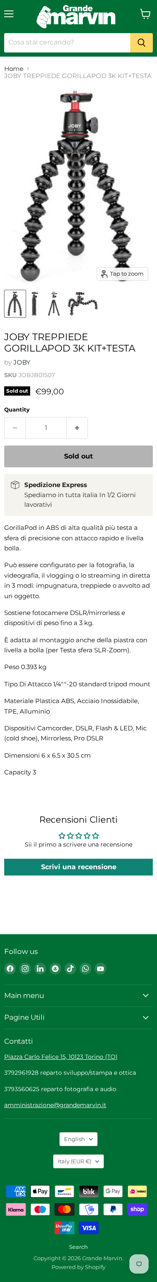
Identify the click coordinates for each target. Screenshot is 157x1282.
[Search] (141, 42)
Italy (74, 1161)
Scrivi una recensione (78, 867)
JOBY (22, 362)
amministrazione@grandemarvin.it (55, 1105)
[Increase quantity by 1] (77, 428)
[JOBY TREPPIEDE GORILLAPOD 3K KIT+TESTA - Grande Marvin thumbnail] (15, 303)
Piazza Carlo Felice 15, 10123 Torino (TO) (61, 1057)
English (74, 1139)
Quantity (17, 409)
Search (78, 1246)
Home (13, 68)
